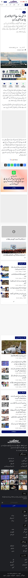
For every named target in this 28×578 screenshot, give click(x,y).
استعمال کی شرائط (13, 576)
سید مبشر (21, 48)
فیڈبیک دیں (8, 576)
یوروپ (16, 9)
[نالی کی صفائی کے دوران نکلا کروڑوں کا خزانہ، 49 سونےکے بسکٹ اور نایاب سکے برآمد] (5, 268)
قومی (10, 5)
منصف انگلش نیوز (24, 461)
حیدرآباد (23, 5)
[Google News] (14, 159)
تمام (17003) (14, 432)
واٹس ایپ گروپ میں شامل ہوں (9, 466)
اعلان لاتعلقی (23, 576)
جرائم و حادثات (24, 565)
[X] (24, 450)
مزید (13, 301)
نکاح (26, 568)
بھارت (13, 529)
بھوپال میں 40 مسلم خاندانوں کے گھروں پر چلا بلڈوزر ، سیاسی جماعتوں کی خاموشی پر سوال (18, 411)
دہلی (26, 535)
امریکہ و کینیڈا (12, 546)
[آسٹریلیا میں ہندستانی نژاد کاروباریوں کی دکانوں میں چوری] (5, 275)
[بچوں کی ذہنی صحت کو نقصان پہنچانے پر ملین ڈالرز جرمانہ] (5, 289)
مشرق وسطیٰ (25, 551)
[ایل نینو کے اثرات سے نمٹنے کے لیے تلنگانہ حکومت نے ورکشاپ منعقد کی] (5, 472)
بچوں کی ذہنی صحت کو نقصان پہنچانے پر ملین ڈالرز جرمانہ (18, 288)
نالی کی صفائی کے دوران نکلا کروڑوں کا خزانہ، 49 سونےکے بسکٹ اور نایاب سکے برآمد (18, 268)
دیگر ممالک (12, 549)
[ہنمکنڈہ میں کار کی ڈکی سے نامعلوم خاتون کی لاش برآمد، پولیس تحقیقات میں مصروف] (14, 487)
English (5, 1)
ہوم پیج (26, 458)
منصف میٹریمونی (11, 461)
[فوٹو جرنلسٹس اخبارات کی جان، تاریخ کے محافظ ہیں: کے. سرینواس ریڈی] (5, 418)
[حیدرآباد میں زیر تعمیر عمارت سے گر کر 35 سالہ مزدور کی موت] (5, 404)
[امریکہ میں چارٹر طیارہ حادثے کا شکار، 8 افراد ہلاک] (23, 472)
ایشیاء (6, 5)
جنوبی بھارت (12, 532)
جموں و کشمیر (25, 532)
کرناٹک (26, 521)
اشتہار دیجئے (12, 464)
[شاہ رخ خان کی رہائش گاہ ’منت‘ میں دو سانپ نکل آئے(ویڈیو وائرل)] (5, 425)
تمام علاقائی (25, 516)
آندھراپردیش (12, 518)
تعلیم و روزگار (12, 562)
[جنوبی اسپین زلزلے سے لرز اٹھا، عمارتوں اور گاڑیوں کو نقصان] (5, 282)
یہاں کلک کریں (14, 188)
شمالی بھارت (25, 537)
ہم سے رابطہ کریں (24, 464)
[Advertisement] (14, 40)
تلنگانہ (18, 5)
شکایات (4, 576)
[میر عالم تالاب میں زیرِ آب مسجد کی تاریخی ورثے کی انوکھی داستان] (5, 377)
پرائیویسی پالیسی (18, 576)
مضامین (26, 560)
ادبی (13, 560)
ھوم (23, 9)
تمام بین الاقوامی (24, 546)
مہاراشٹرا (12, 521)
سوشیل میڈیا (12, 565)
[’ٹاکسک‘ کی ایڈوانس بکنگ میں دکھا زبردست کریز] (14, 472)
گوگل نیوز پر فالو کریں (24, 466)
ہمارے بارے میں (11, 458)
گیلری (13, 568)
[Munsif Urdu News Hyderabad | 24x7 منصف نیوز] (13, 1)
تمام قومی (25, 529)
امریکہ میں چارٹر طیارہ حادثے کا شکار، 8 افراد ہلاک (18, 356)
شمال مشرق (12, 535)
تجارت (26, 562)
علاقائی (14, 5)
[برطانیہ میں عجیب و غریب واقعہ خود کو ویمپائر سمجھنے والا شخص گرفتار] (5, 295)
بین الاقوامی (20, 9)
